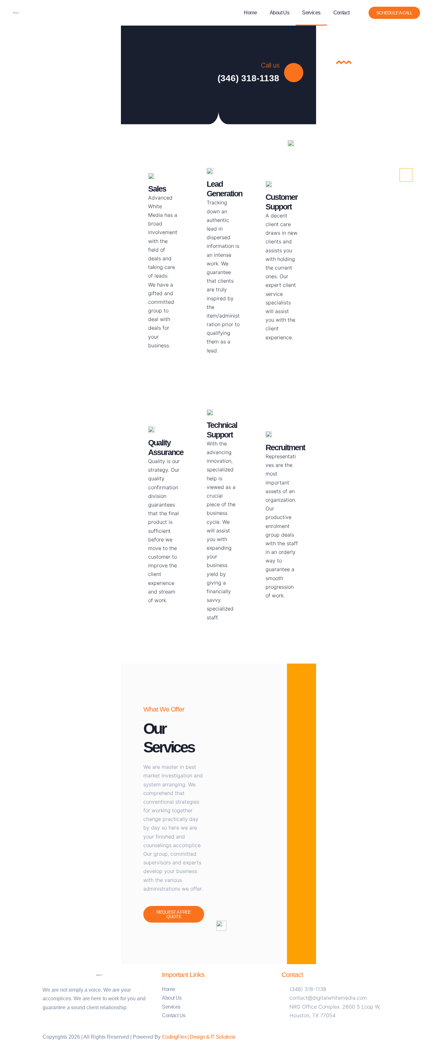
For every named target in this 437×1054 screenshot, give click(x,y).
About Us (279, 12)
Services (311, 12)
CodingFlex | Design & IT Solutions (198, 1037)
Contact (341, 12)
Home (250, 12)
